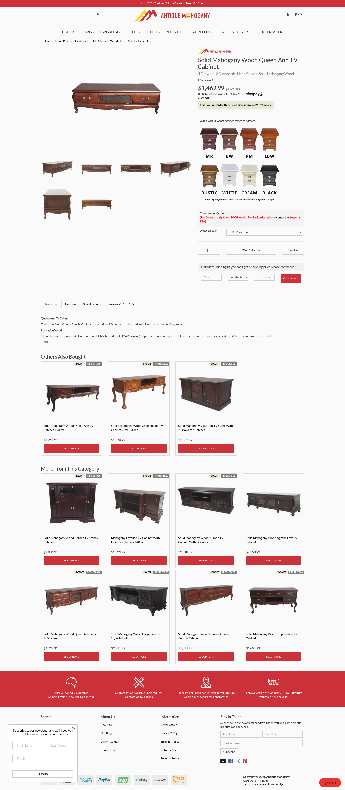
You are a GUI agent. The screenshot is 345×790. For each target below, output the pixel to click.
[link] (230, 761)
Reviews (113, 304)
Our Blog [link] (106, 733)
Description (51, 304)
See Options (71, 448)
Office (153, 32)
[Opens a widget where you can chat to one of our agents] (330, 783)
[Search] (98, 14)
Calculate (291, 278)
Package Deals (202, 32)
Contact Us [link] (108, 750)
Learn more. (204, 97)
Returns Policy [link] (170, 750)
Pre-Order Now (252, 250)
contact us (282, 217)
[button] (293, 250)
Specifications (92, 304)
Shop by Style (242, 32)
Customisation (271, 32)
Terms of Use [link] (169, 724)
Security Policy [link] (170, 758)
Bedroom (68, 32)
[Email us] (223, 761)
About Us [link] (107, 724)
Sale (223, 32)
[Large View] (57, 169)
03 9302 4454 (155, 3)
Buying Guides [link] (110, 741)
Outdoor (133, 32)
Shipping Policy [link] (170, 741)
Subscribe (229, 751)
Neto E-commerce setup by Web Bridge (263, 784)
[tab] (51, 304)
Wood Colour (208, 230)
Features (70, 304)
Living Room (109, 32)
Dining (87, 32)
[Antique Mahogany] (172, 14)
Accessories (175, 32)
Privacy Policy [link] (169, 733)
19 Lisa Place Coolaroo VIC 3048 (185, 3)
